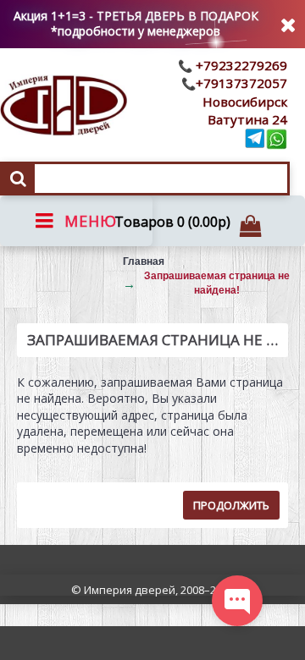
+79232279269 (239, 65)
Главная (143, 261)
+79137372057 (241, 82)
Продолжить (231, 505)
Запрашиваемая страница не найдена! (217, 283)
